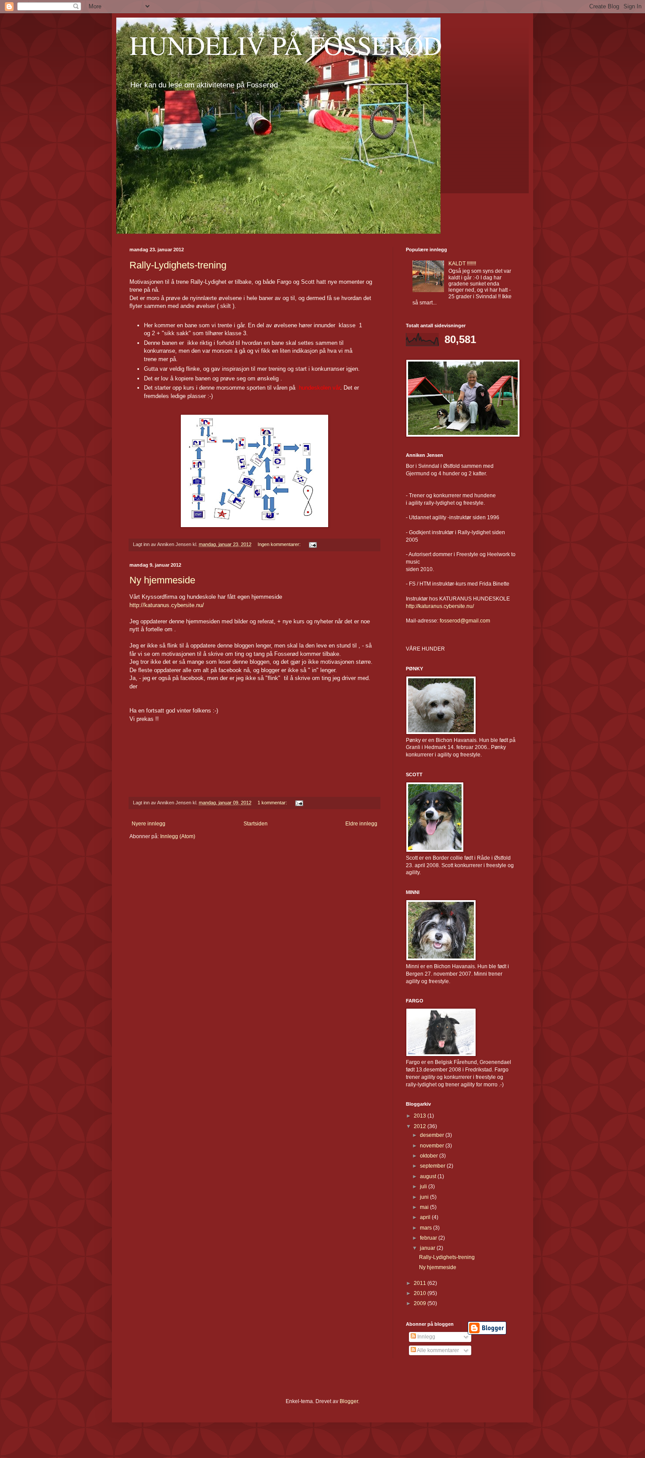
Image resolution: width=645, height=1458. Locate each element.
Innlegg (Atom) (177, 836)
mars (426, 1228)
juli (424, 1186)
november (432, 1146)
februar (429, 1238)
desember (432, 1135)
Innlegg (425, 1337)
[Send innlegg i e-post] (312, 544)
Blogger (349, 1401)
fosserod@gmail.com (465, 621)
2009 (420, 1303)
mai (425, 1207)
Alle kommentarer (437, 1350)
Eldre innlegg (361, 824)
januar (428, 1248)
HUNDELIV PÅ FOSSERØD (285, 44)
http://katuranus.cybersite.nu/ (166, 605)
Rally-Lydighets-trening (177, 265)
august (428, 1176)
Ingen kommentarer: (280, 544)
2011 (420, 1283)
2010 (420, 1293)
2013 (420, 1116)
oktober (429, 1156)
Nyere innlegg (148, 824)
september (433, 1166)
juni (425, 1197)
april (426, 1217)
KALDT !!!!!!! (462, 263)
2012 (420, 1126)
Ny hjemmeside (162, 580)
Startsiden (256, 824)
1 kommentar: (273, 802)
